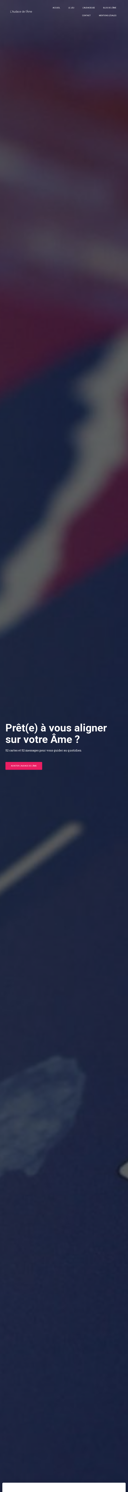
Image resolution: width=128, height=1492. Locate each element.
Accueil (56, 8)
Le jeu (71, 8)
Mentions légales (107, 15)
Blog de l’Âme (109, 8)
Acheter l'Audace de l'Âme (24, 766)
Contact (86, 15)
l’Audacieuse (89, 8)
